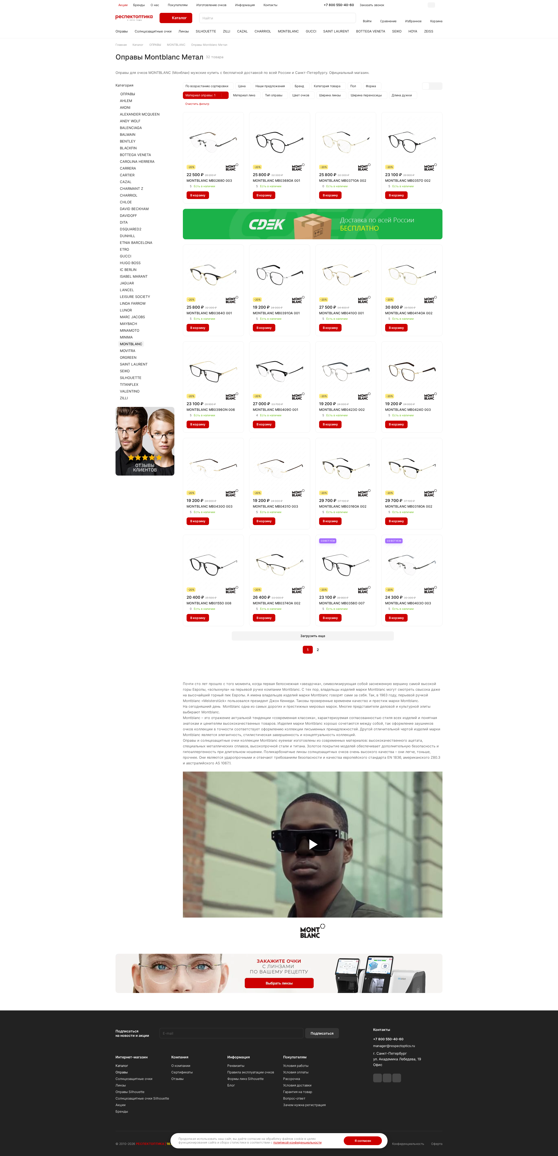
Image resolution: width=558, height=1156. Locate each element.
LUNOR (126, 310)
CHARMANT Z (131, 188)
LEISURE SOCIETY (135, 296)
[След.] (329, 650)
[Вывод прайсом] (439, 86)
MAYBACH (128, 323)
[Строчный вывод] (432, 86)
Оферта (436, 1144)
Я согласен (363, 1140)
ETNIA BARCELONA (136, 242)
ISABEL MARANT (134, 276)
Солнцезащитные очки (134, 1079)
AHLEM (126, 101)
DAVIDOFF (128, 215)
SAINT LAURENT (134, 364)
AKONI (125, 107)
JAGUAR (127, 283)
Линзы (121, 1085)
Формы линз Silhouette (245, 1079)
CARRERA (128, 168)
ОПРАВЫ (127, 94)
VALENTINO (130, 391)
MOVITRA (127, 350)
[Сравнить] (224, 195)
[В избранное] (215, 195)
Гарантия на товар (297, 1092)
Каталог (122, 1066)
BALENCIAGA (131, 128)
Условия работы (295, 1066)
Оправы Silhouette (130, 1092)
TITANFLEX (129, 384)
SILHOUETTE (130, 378)
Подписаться (322, 1033)
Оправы (122, 1072)
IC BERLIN (128, 269)
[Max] (396, 1078)
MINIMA (126, 337)
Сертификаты (182, 1072)
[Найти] (350, 18)
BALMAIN (127, 134)
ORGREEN (128, 357)
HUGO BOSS (130, 263)
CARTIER (127, 175)
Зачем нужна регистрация (304, 1105)
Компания (179, 1057)
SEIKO (125, 371)
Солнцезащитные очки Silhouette (142, 1098)
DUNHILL (127, 236)
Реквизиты (235, 1066)
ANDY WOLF (130, 121)
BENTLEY (128, 141)
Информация (238, 1057)
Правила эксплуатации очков (250, 1072)
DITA (124, 222)
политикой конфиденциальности (297, 1142)
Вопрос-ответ (294, 1098)
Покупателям (294, 1057)
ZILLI (124, 398)
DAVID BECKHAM (134, 209)
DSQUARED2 (130, 229)
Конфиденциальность (408, 1144)
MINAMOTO (129, 330)
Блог (231, 1085)
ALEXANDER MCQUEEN (140, 114)
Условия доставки (297, 1085)
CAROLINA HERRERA (137, 161)
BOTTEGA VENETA (135, 155)
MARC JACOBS (132, 317)
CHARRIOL (128, 195)
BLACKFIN (128, 148)
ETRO (124, 249)
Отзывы (177, 1079)
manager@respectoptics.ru (394, 1046)
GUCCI (125, 256)
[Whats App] (387, 1078)
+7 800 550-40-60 (339, 5)
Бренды (122, 1111)
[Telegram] (377, 1078)
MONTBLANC (131, 344)
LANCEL (127, 290)
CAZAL (125, 182)
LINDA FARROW (133, 303)
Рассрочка (291, 1079)
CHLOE (126, 202)
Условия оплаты (295, 1072)
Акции (121, 1105)
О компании (180, 1066)
